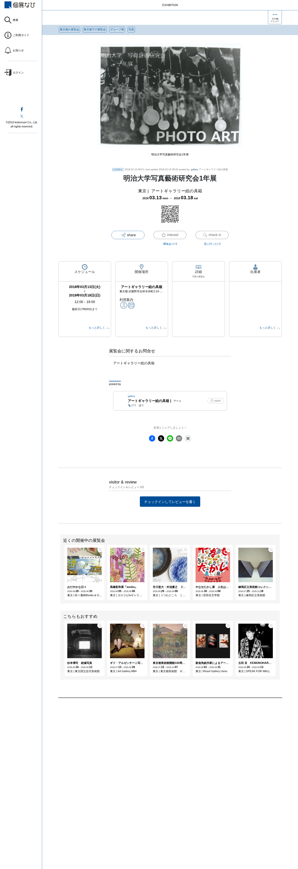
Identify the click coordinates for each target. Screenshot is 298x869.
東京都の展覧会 (69, 29)
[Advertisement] (161, 737)
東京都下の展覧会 (95, 29)
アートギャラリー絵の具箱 (209, 169)
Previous (60, 574)
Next (279, 574)
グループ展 (117, 29)
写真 (131, 29)
